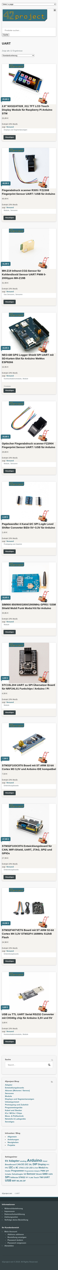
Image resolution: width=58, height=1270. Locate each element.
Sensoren (14, 210)
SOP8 (50, 1174)
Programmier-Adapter (32, 1171)
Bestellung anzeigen (17, 1237)
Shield (39, 1174)
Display (42, 1164)
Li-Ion (35, 1168)
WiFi (14, 1181)
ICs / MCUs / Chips (13, 1113)
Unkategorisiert (12, 1102)
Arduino (34, 1160)
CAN (18, 1164)
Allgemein (12, 1137)
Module (6, 210)
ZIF (24, 1181)
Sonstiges (9, 1122)
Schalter (8, 1174)
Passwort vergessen (17, 1243)
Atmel (45, 1161)
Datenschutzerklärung (14, 1214)
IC (14, 1168)
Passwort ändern (15, 1240)
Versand (10, 127)
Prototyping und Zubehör (13, 544)
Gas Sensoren (9, 294)
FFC (47, 1164)
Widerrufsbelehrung (13, 1208)
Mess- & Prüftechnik (14, 1116)
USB (8, 1180)
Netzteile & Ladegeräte (15, 1119)
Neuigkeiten (13, 1142)
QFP (47, 1171)
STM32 (21, 1177)
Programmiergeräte (13, 1107)
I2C (11, 1167)
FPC (6, 1168)
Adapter (8, 1085)
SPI (7, 1177)
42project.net (7, 1193)
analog (23, 1161)
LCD (26, 1168)
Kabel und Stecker (13, 1110)
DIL (30, 1165)
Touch (36, 1177)
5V (6, 1160)
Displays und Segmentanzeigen (15, 130)
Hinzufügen (9, 137)
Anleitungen (13, 1139)
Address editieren (16, 1234)
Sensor (31, 1173)
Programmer (17, 1171)
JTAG (21, 1168)
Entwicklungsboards (11, 786)
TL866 (31, 1177)
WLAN (19, 1181)
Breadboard (10, 1165)
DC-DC (24, 1164)
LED (31, 1168)
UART (47, 1177)
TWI (41, 1177)
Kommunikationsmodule (13, 379)
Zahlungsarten (11, 1217)
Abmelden (9, 1246)
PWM (42, 1171)
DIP (35, 1164)
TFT (26, 1177)
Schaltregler (17, 1174)
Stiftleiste (14, 1177)
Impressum (9, 1211)
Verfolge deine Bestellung (16, 1220)
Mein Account (10, 1231)
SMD (45, 1173)
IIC (17, 1167)
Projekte (11, 1145)
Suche (5, 35)
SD (25, 1174)
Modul (42, 1167)
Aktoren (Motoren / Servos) (17, 1090)
